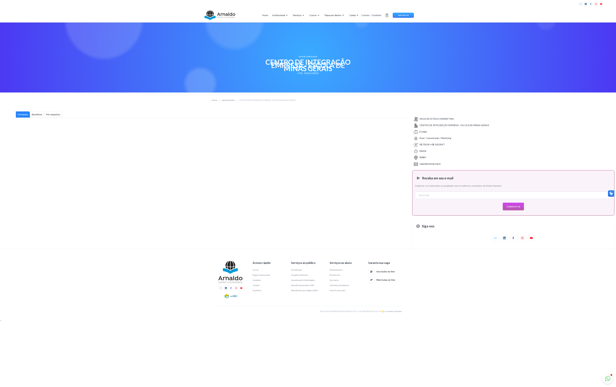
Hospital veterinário (299, 275)
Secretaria (334, 280)
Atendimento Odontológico (303, 280)
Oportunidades (228, 100)
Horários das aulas (338, 290)
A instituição (296, 270)
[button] (279, 15)
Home (265, 15)
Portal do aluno (336, 270)
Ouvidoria (376, 15)
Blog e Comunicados (261, 275)
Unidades (257, 280)
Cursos (256, 270)
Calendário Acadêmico (339, 285)
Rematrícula (335, 275)
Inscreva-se (403, 15)
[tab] (23, 114)
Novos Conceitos (395, 311)
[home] (219, 15)
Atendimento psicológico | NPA (304, 290)
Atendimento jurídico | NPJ (302, 285)
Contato (365, 15)
